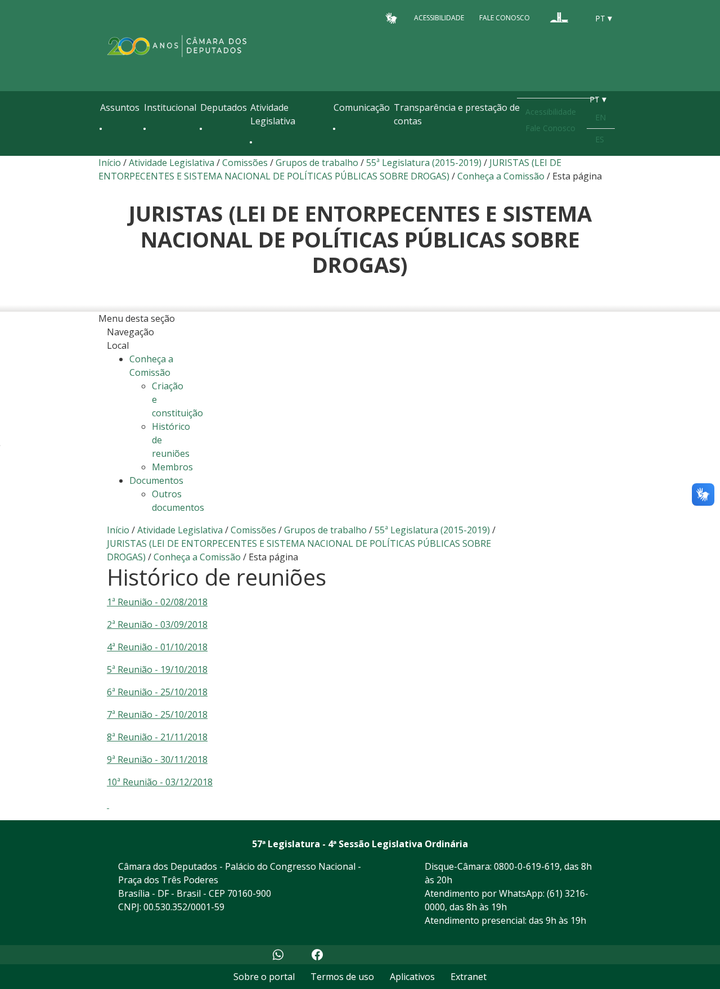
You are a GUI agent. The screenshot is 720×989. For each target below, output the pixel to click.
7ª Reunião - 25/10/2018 (157, 714)
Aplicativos (412, 976)
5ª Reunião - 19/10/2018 (157, 669)
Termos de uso (342, 976)
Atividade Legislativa (272, 114)
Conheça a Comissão (500, 176)
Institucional (170, 107)
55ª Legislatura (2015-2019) (424, 162)
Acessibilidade (439, 18)
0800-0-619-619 (527, 866)
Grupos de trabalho (317, 162)
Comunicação (362, 107)
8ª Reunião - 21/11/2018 (157, 737)
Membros (172, 467)
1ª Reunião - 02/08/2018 (157, 602)
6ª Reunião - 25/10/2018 (157, 692)
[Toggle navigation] (105, 153)
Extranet (469, 976)
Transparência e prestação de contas (457, 114)
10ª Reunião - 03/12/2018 (160, 782)
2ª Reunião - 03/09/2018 (157, 624)
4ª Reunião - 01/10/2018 (157, 647)
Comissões (245, 162)
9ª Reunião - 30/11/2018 (157, 759)
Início (109, 162)
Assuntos (120, 107)
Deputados (223, 107)
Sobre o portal (264, 976)
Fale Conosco (504, 18)
